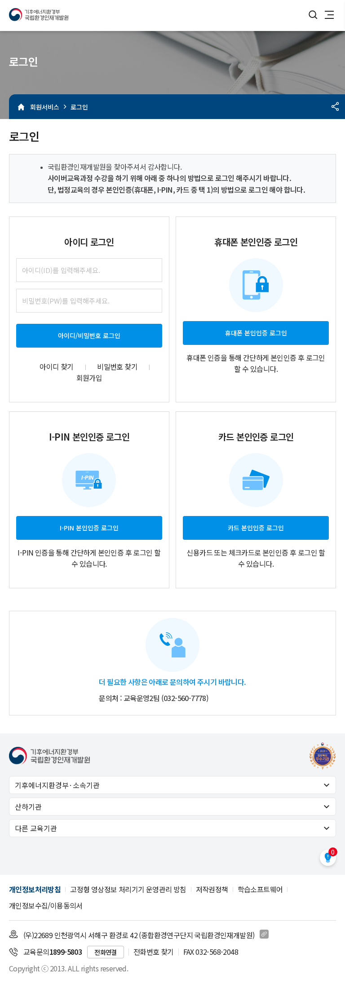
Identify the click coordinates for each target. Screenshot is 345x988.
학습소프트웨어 (260, 889)
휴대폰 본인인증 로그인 (256, 332)
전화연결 (105, 952)
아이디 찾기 (56, 366)
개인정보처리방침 (35, 889)
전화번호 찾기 (153, 951)
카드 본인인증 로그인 (256, 527)
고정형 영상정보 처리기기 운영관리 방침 (128, 889)
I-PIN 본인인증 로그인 (89, 527)
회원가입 (89, 377)
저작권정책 (212, 889)
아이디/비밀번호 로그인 (89, 335)
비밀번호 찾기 (117, 366)
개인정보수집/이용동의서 (46, 905)
